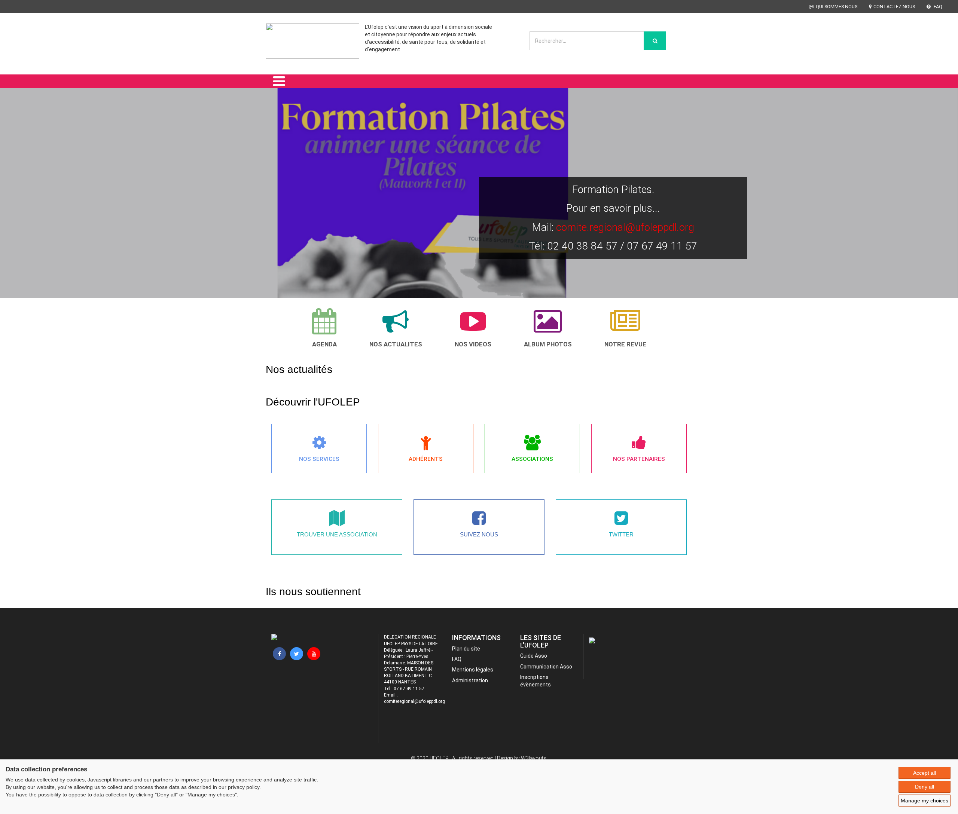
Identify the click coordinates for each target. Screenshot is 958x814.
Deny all (924, 787)
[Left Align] (655, 40)
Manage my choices (924, 801)
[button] (20, 203)
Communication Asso (546, 667)
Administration (470, 680)
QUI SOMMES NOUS (836, 6)
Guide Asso (533, 656)
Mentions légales (472, 670)
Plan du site (466, 649)
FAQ (937, 6)
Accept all (924, 773)
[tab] (324, 328)
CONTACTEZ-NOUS (894, 6)
